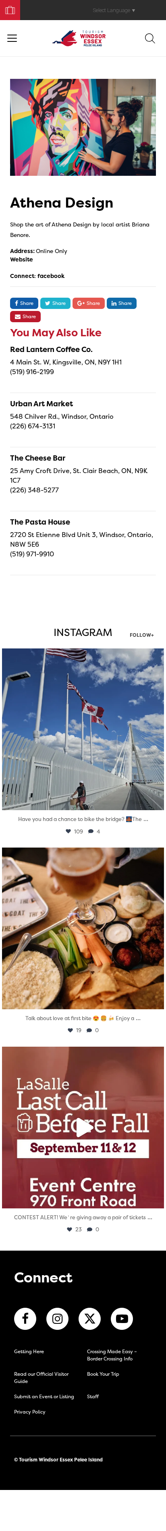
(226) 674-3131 (32, 426)
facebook (50, 276)
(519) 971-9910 (32, 553)
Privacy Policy (30, 1411)
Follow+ (142, 635)
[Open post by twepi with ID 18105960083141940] (83, 928)
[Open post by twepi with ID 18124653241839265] (83, 729)
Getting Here (29, 1351)
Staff (93, 1396)
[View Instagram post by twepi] (156, 800)
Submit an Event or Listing (44, 1396)
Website (21, 259)
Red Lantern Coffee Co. (51, 349)
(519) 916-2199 (32, 371)
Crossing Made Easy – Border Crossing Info (112, 1355)
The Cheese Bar (37, 458)
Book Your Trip (6, 8)
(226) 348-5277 (34, 490)
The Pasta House (40, 522)
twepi (81, 656)
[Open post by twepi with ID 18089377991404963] (83, 1127)
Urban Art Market (41, 404)
